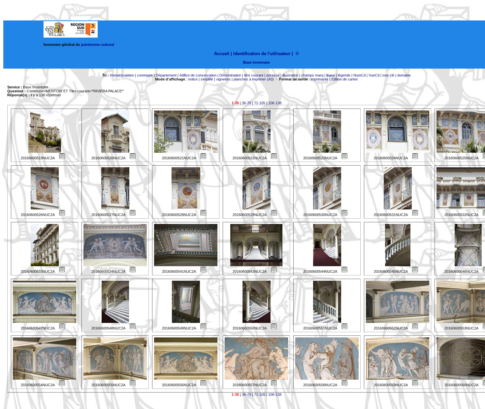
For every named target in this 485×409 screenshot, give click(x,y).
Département (166, 75)
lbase (330, 75)
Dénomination (230, 75)
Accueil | (223, 53)
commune (145, 75)
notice (193, 79)
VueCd (374, 75)
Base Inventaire (256, 62)
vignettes (223, 79)
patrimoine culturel (97, 45)
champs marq (312, 75)
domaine (404, 75)
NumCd (359, 75)
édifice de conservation (197, 75)
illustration (290, 75)
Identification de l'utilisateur (261, 53)
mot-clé (388, 75)
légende (344, 75)
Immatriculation (122, 75)
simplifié (207, 79)
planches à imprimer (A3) (254, 79)
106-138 (274, 103)
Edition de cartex (344, 79)
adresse (272, 75)
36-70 (246, 103)
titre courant (253, 75)
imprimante (319, 79)
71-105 (259, 103)
